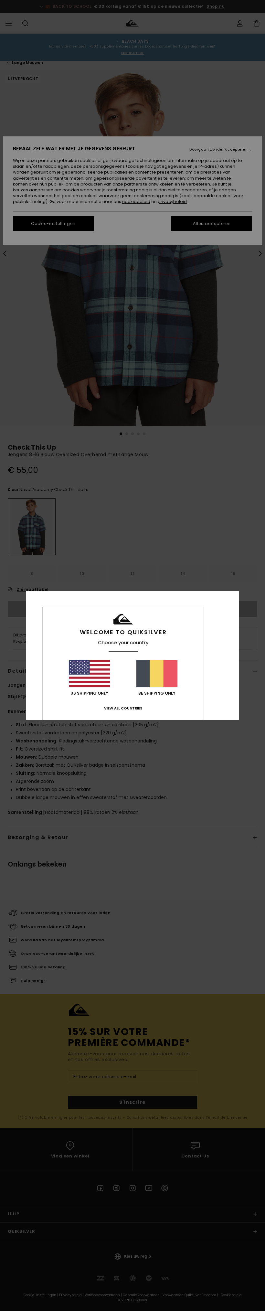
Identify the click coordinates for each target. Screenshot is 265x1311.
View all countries (123, 708)
